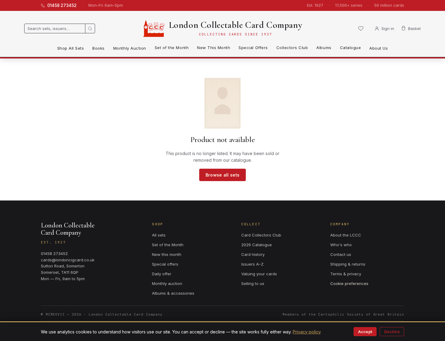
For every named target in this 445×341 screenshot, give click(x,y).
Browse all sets (222, 174)
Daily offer (161, 273)
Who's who (341, 244)
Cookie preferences (349, 283)
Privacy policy (307, 331)
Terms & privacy (345, 273)
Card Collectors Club (261, 235)
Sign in (387, 28)
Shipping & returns (347, 264)
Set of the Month (172, 47)
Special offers (165, 264)
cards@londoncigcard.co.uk (67, 259)
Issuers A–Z (252, 264)
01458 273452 (62, 5)
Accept (365, 331)
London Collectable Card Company (235, 25)
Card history (253, 254)
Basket (414, 28)
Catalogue (350, 47)
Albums (323, 47)
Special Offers (253, 47)
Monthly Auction (129, 48)
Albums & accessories (173, 293)
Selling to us (252, 283)
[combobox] (55, 28)
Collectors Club (292, 47)
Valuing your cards (259, 273)
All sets (159, 235)
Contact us (340, 254)
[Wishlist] (361, 28)
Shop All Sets (70, 48)
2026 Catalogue (256, 244)
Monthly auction (167, 283)
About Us (378, 48)
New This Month (213, 47)
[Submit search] (90, 28)
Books (98, 48)
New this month (166, 254)
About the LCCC (345, 235)
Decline (392, 331)
